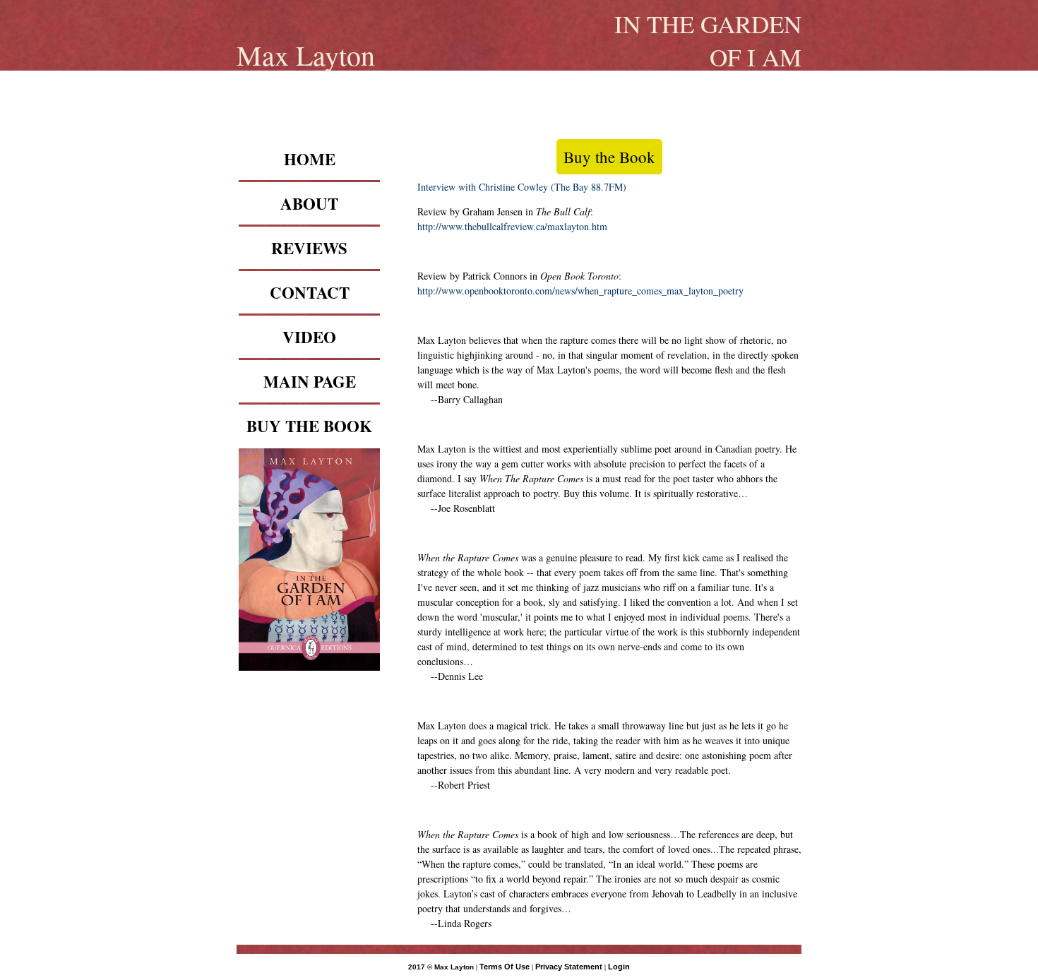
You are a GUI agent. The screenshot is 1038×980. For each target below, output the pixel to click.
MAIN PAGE (309, 381)
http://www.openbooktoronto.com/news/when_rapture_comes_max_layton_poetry (580, 290)
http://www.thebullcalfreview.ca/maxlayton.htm (512, 226)
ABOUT (309, 203)
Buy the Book (609, 156)
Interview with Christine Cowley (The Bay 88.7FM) (521, 186)
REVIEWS (309, 248)
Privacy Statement (568, 966)
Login (619, 966)
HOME (309, 159)
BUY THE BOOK (309, 426)
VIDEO (309, 337)
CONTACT (310, 292)
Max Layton (306, 54)
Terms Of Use (504, 966)
